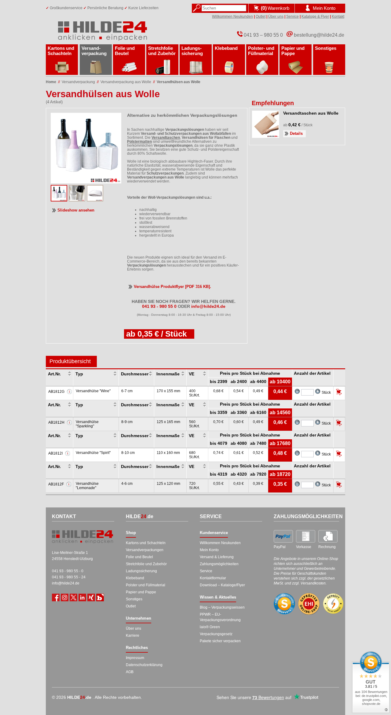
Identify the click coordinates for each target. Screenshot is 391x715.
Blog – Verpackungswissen (222, 607)
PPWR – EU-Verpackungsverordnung (220, 617)
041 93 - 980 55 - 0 (67, 571)
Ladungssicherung (141, 571)
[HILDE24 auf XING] (91, 597)
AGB (129, 672)
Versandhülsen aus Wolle (178, 82)
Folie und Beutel (125, 51)
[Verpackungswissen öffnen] (100, 597)
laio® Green (210, 627)
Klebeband (226, 48)
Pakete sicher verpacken (220, 641)
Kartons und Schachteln (61, 51)
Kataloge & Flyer (315, 16)
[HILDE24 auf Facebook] (56, 597)
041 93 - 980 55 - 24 (69, 577)
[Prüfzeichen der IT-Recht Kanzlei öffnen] (333, 603)
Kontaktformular (213, 578)
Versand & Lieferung (217, 557)
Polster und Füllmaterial (145, 585)
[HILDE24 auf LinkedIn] (82, 597)
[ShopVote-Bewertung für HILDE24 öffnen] (284, 603)
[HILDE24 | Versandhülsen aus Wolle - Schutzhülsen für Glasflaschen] (77, 199)
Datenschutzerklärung (144, 665)
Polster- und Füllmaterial (261, 51)
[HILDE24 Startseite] (82, 537)
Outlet (260, 16)
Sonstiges (325, 48)
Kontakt (338, 16)
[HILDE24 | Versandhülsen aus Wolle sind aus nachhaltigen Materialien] (95, 199)
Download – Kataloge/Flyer (222, 585)
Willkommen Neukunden (232, 16)
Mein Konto (209, 550)
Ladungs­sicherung (192, 51)
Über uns (275, 16)
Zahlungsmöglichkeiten (219, 564)
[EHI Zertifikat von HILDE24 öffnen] (309, 604)
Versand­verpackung (94, 51)
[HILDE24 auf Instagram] (64, 597)
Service (292, 16)
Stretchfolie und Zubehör (162, 51)
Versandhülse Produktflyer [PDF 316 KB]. (172, 286)
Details (296, 133)
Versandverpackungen (144, 550)
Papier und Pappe (293, 51)
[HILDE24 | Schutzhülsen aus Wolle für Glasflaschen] (59, 199)
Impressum (135, 658)
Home (51, 82)
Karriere (132, 635)
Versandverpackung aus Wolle (125, 82)
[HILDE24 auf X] (73, 597)
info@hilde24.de (65, 583)
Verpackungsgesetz (216, 634)
